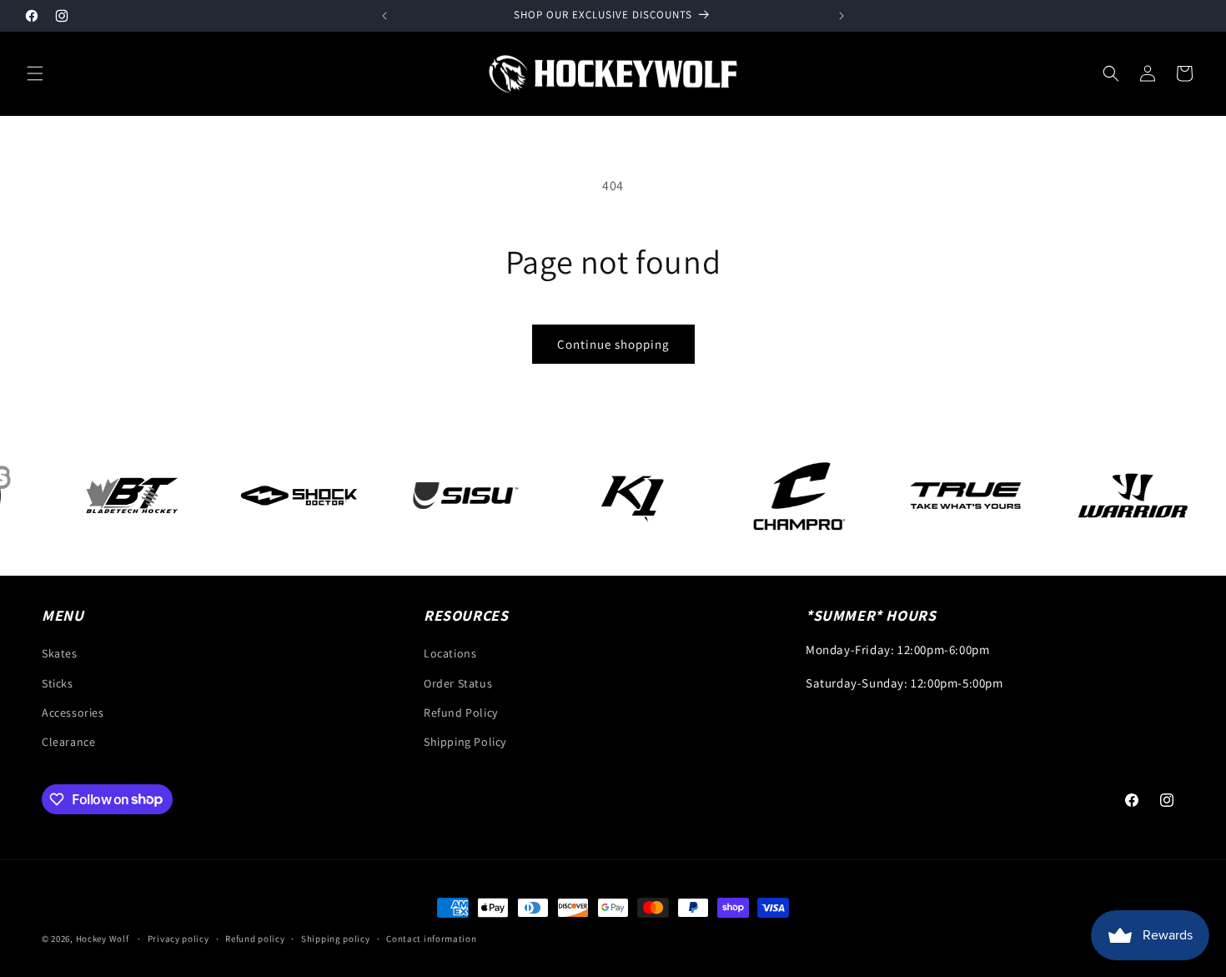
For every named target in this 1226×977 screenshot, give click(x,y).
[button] (35, 73)
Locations (450, 654)
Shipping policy (335, 938)
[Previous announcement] (384, 16)
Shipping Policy (465, 741)
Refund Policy (461, 712)
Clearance (68, 741)
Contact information (431, 938)
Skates (60, 654)
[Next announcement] (841, 16)
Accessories (73, 712)
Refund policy (254, 938)
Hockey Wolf (102, 938)
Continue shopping (613, 344)
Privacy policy (178, 938)
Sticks (57, 683)
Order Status (458, 683)
